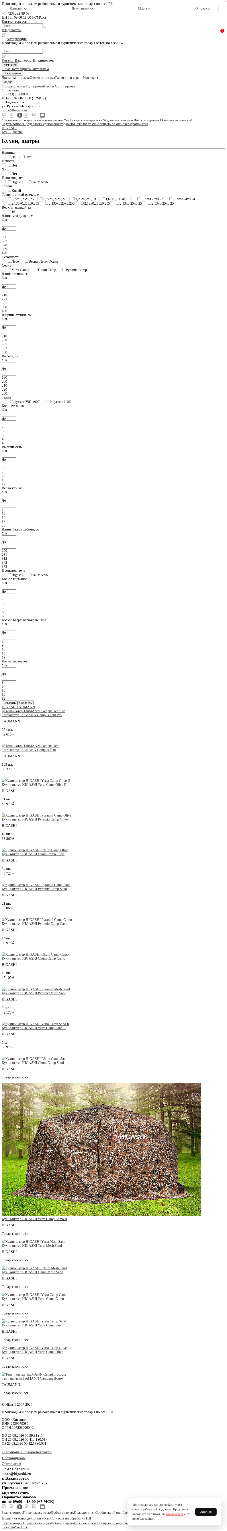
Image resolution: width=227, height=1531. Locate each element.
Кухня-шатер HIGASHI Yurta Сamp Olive (32, 1352)
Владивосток (12, 30)
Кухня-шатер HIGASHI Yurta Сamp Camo (33, 1299)
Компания (16, 8)
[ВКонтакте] (12, 115)
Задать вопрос (12, 124)
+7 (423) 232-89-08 (15, 13)
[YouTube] (42, 115)
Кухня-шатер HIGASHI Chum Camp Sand (33, 1063)
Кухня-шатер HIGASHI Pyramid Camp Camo (35, 923)
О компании (12, 1452)
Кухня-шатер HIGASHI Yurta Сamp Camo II (34, 1219)
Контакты (90, 77)
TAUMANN (26, 707)
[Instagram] (35, 115)
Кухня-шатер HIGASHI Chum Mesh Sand (32, 1272)
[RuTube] (27, 115)
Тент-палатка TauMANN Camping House (32, 1378)
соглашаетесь (174, 1514)
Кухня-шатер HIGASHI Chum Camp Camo (33, 958)
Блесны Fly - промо (28, 86)
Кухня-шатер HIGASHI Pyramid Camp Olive (35, 819)
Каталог (8, 60)
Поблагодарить (62, 124)
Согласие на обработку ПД (70, 1518)
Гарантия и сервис (69, 77)
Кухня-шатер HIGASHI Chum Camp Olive (33, 854)
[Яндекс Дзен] (20, 115)
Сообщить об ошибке (111, 124)
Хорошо (206, 1512)
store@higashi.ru (16, 1473)
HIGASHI (9, 707)
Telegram (8, 1527)
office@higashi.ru (14, 110)
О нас (6, 69)
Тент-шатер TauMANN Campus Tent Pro (32, 715)
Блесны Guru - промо (59, 86)
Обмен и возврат (42, 77)
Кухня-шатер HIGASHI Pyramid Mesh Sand (34, 993)
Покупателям (80, 8)
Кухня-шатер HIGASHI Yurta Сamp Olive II (34, 784)
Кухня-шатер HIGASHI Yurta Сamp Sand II (34, 1028)
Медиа (142, 8)
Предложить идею (37, 124)
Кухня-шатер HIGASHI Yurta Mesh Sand (32, 1245)
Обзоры (8, 86)
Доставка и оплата (16, 77)
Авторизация (17, 39)
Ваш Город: (34, 60)
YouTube (21, 1527)
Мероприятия (138, 124)
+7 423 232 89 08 (16, 1469)
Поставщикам (20, 69)
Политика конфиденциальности (26, 1518)
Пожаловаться (84, 124)
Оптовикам (203, 8)
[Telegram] (5, 115)
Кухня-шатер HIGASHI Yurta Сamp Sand (32, 1325)
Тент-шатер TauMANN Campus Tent (29, 750)
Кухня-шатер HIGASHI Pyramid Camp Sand (34, 889)
